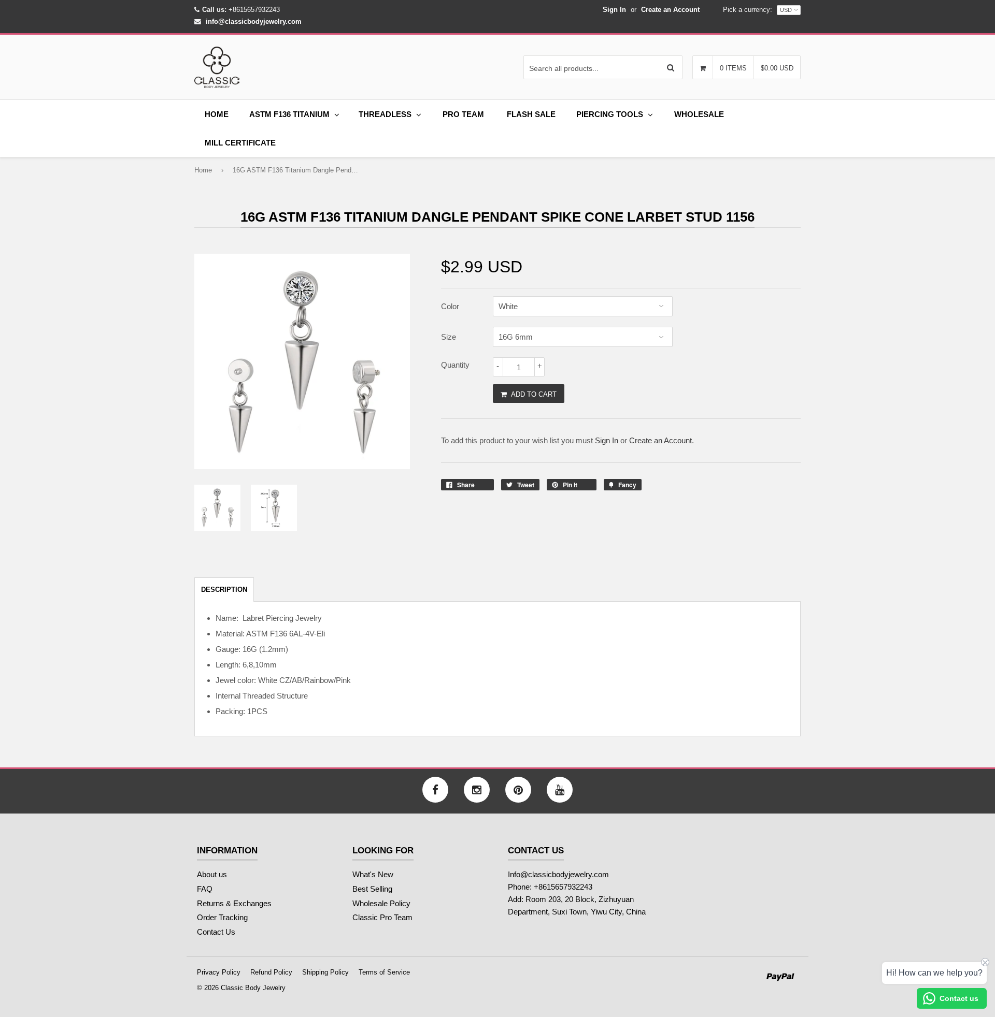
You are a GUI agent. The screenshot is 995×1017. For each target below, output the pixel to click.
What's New (372, 874)
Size (448, 336)
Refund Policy (271, 972)
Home (217, 114)
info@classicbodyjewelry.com (254, 21)
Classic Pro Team (382, 917)
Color (450, 306)
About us (212, 874)
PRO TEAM (463, 114)
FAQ (204, 888)
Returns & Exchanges (234, 903)
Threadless (385, 114)
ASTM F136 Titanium (289, 114)
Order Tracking (222, 917)
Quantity (455, 364)
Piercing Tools (609, 114)
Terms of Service (384, 972)
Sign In (614, 9)
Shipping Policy (325, 972)
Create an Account (670, 9)
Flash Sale (531, 114)
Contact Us (216, 931)
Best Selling (372, 888)
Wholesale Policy (381, 903)
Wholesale (699, 114)
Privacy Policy (218, 972)
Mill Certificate (240, 142)
